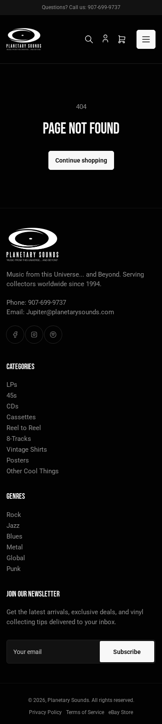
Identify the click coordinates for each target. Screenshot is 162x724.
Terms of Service (85, 712)
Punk (13, 569)
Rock (13, 515)
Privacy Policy (45, 712)
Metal (14, 547)
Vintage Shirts (26, 449)
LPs (11, 385)
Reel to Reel (23, 428)
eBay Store (120, 712)
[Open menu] (146, 39)
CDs (12, 406)
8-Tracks (18, 439)
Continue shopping (81, 160)
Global (15, 558)
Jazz (12, 525)
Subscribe (127, 651)
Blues (14, 536)
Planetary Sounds (68, 700)
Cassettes (21, 417)
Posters (17, 460)
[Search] (88, 39)
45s (11, 395)
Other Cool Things (32, 471)
